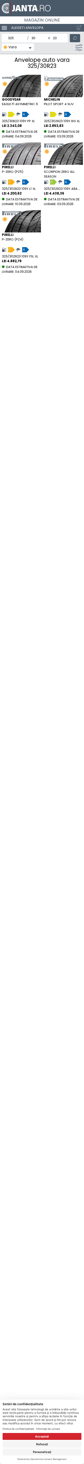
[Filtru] (79, 47)
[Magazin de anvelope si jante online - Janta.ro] (42, 8)
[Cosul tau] (78, 27)
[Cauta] (75, 38)
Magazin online (42, 20)
